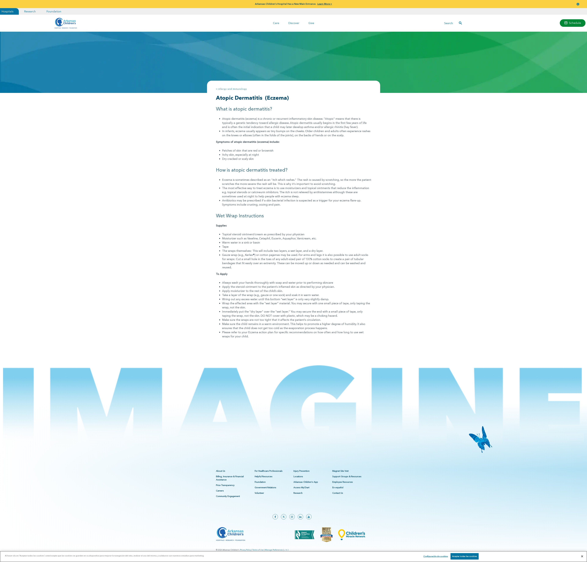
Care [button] (276, 23)
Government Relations (265, 487)
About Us (220, 471)
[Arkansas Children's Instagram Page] (292, 516)
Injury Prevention (302, 471)
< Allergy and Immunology (231, 89)
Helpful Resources (263, 476)
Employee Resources (342, 482)
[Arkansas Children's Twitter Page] (283, 516)
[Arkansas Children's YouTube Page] (309, 516)
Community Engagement (228, 496)
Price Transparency (225, 485)
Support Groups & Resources (346, 476)
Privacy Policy (245, 550)
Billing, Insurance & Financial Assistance (230, 478)
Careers (220, 490)
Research (30, 11)
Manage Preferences (274, 550)
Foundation (53, 11)
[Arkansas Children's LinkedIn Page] (300, 516)
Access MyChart (301, 487)
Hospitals (7, 11)
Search (448, 23)
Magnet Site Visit (340, 471)
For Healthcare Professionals (268, 471)
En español (337, 487)
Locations (298, 476)
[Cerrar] (582, 556)
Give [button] (311, 23)
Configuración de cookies (435, 556)
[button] (578, 4)
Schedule (575, 23)
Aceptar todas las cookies (464, 556)
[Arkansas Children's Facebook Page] (275, 516)
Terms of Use (258, 550)
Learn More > (324, 3)
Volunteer (259, 493)
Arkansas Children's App (306, 482)
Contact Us (337, 493)
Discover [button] (293, 23)
